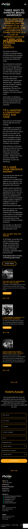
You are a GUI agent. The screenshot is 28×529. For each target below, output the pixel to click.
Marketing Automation (10, 497)
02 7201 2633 (5, 519)
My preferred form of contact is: (9, 450)
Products (5, 494)
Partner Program (8, 486)
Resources (5, 489)
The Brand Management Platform (13, 496)
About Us (5, 481)
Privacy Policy (15, 525)
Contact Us (5, 491)
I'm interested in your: (6, 442)
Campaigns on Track (10, 499)
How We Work (8, 482)
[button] (25, 4)
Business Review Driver (10, 502)
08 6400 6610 (5, 510)
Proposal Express (9, 501)
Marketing (5, 484)
